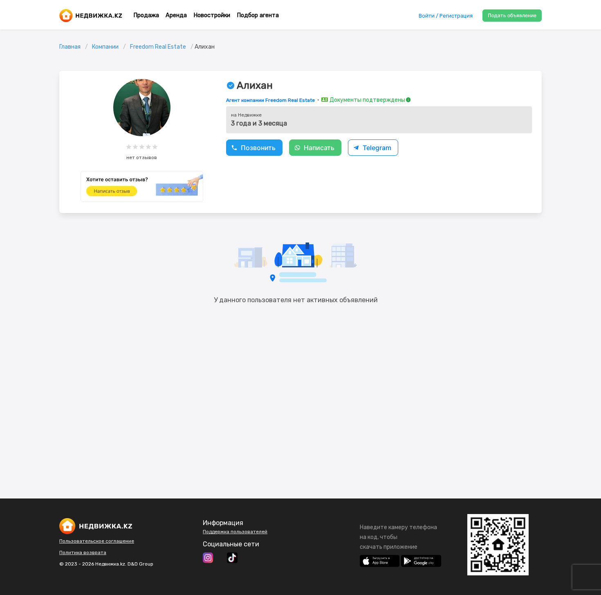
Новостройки (211, 15)
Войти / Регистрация (446, 16)
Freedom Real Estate (158, 46)
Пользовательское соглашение (96, 541)
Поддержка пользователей (235, 531)
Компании (105, 46)
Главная (70, 46)
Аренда (176, 15)
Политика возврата (82, 552)
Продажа (146, 15)
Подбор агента (258, 15)
